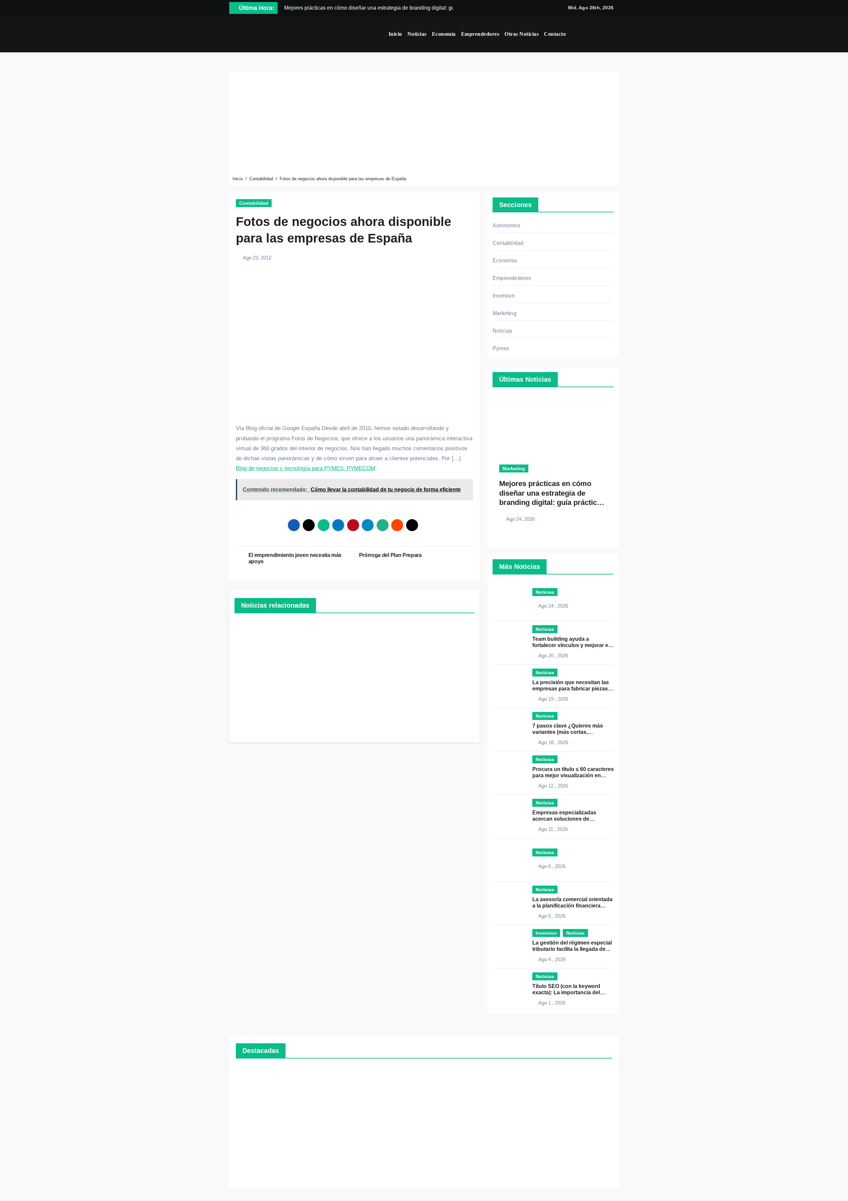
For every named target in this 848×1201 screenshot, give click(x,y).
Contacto (555, 34)
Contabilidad (253, 203)
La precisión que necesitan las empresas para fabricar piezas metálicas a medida (570, 689)
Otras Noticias (521, 34)
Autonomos (506, 225)
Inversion (504, 296)
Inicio (395, 34)
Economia (505, 260)
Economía (444, 34)
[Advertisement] (425, 125)
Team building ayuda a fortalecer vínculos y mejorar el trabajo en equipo (571, 645)
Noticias (417, 34)
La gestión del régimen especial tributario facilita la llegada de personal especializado (572, 949)
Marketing (504, 313)
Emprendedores (480, 34)
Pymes (501, 348)
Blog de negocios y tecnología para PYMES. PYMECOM (305, 468)
